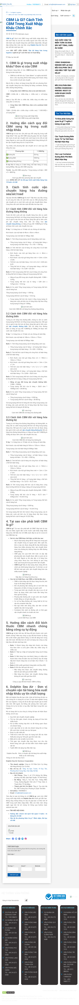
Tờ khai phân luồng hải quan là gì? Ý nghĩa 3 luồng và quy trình (64, 121)
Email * (23, 866)
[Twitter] (16, 839)
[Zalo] (7, 990)
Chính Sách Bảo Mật (50, 990)
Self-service (65, 16)
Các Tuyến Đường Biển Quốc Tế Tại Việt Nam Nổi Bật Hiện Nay (64, 139)
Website (37, 866)
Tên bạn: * (11, 866)
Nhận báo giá (65, 10)
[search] (73, 15)
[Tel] (11, 990)
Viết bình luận (14, 875)
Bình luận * (11, 854)
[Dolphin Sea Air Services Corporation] (8, 5)
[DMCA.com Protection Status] (8, 992)
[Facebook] (13, 839)
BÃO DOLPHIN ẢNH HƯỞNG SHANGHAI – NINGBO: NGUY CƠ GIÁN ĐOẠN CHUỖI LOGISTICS (64, 90)
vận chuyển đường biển (18, 326)
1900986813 (36, 4)
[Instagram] (26, 839)
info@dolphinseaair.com (57, 4)
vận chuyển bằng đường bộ (32, 430)
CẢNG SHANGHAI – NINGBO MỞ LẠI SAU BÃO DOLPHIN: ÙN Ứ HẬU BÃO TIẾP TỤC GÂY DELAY (65, 67)
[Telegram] (22, 839)
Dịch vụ (55, 10)
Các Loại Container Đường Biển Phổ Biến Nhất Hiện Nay (63, 156)
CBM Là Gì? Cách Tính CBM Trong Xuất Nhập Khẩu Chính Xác (24, 14)
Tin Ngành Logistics (15, 12)
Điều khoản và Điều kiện (68, 990)
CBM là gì (9, 38)
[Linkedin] (19, 839)
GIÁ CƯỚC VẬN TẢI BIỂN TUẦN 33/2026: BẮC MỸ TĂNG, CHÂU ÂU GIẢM (64, 44)
